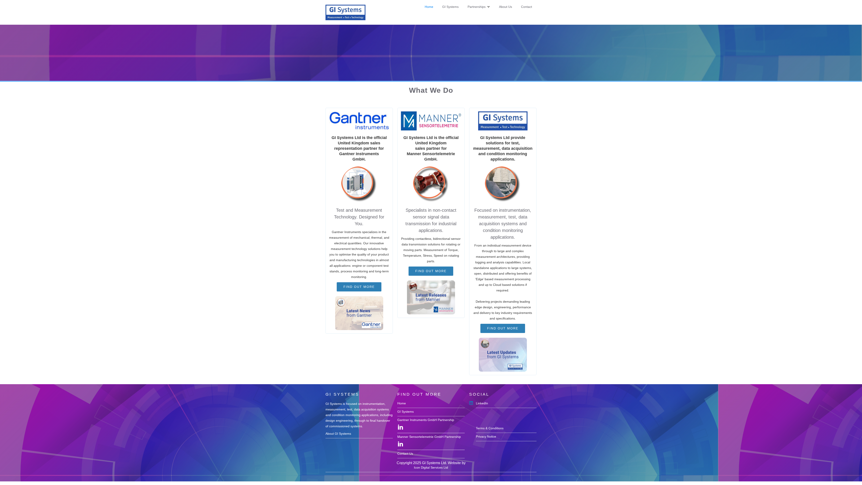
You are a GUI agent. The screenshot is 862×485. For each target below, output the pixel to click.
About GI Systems (338, 433)
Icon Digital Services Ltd (431, 467)
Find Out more (359, 287)
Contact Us (405, 453)
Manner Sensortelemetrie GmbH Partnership (429, 437)
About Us (505, 7)
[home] (345, 12)
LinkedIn (482, 403)
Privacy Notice (486, 436)
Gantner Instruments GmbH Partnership (425, 420)
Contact (526, 7)
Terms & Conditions (490, 428)
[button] (479, 6)
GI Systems (450, 7)
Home (429, 7)
